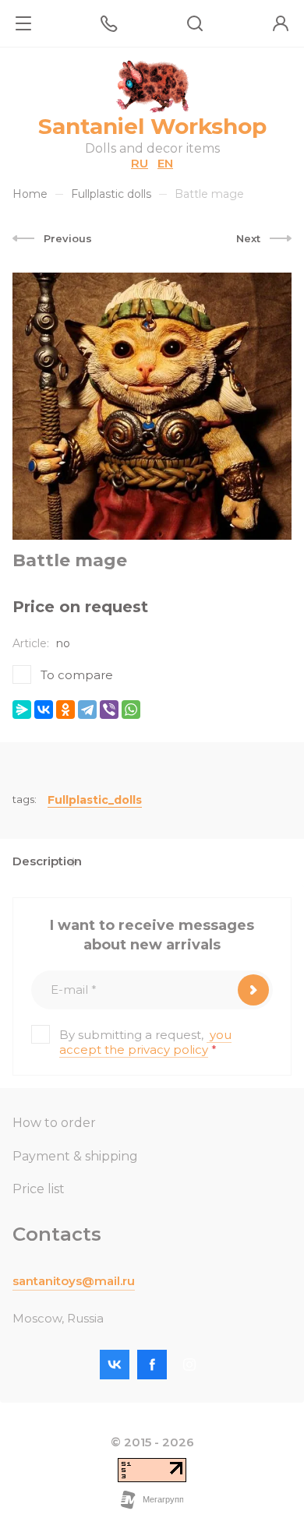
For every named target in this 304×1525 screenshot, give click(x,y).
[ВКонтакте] (43, 709)
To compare (77, 674)
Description (47, 861)
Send (253, 990)
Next (248, 238)
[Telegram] (87, 709)
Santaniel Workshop (152, 126)
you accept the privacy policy (145, 1042)
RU (139, 163)
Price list (38, 1189)
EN (165, 163)
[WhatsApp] (131, 709)
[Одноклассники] (65, 709)
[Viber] (109, 709)
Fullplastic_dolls (95, 800)
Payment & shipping (75, 1156)
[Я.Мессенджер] (21, 709)
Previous (68, 238)
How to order (54, 1122)
